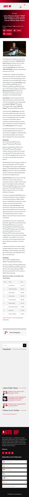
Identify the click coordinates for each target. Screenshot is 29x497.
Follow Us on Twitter (11, 410)
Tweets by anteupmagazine (10, 414)
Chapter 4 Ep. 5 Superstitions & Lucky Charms (17, 404)
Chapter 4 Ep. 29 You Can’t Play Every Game (16, 392)
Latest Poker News (10, 388)
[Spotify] (12, 453)
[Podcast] (9, 453)
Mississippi (14, 13)
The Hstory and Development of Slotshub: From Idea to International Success (17, 398)
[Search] (24, 345)
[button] (24, 5)
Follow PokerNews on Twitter (9, 317)
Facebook (7, 349)
